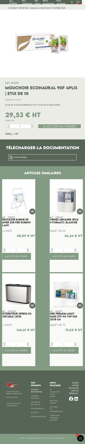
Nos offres (38, 2)
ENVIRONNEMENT (37, 408)
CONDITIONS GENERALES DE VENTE (54, 417)
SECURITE (34, 413)
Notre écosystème (48, 2)
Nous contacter (61, 2)
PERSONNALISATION (38, 416)
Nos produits (13, 2)
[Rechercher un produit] (72, 2)
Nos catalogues (27, 2)
